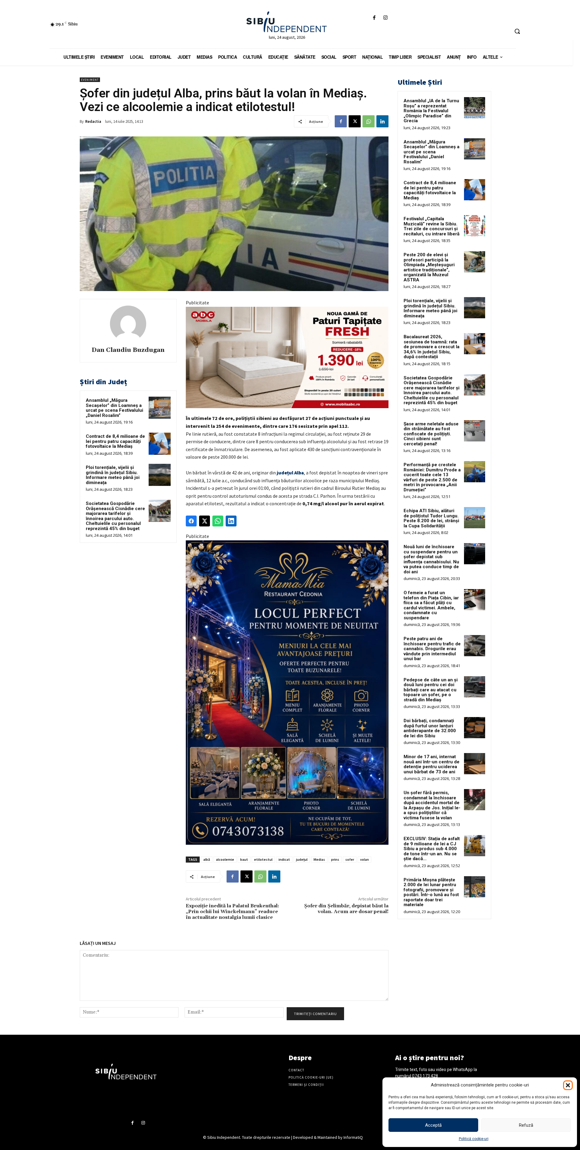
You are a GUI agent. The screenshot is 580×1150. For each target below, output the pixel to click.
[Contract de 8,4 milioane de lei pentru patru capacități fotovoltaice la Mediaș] (160, 444)
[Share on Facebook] (191, 521)
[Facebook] (374, 18)
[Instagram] (386, 18)
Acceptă (433, 1125)
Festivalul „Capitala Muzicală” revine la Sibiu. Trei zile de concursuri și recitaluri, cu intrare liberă (431, 226)
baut (244, 859)
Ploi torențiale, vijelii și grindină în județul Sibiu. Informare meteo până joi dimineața (113, 475)
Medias (319, 859)
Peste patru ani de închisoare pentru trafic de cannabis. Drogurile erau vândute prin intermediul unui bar (432, 648)
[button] (568, 1085)
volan (364, 859)
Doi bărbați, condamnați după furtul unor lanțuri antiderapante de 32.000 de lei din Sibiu (430, 728)
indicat (284, 859)
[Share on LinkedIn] (231, 521)
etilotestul (263, 859)
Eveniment (90, 80)
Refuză (526, 1125)
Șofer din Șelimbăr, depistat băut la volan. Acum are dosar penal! (346, 909)
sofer (349, 859)
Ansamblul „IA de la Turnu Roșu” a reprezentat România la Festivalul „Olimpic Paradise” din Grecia (431, 110)
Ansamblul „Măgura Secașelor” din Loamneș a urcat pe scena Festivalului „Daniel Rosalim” (114, 408)
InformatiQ (353, 1137)
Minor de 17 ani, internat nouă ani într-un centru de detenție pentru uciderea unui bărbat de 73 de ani (431, 764)
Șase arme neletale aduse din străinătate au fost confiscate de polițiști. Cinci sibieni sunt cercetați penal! (431, 434)
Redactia (93, 121)
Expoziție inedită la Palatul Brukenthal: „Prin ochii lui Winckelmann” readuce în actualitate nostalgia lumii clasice (232, 911)
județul (302, 859)
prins (335, 859)
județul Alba (290, 473)
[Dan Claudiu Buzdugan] (128, 324)
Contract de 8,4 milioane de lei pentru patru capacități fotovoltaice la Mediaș (115, 441)
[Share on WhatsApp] (217, 521)
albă (206, 859)
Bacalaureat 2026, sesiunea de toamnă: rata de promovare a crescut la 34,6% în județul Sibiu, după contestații (431, 346)
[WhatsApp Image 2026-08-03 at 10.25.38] (287, 357)
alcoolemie (225, 859)
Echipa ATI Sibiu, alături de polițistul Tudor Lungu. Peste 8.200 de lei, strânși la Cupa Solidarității (431, 518)
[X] (355, 121)
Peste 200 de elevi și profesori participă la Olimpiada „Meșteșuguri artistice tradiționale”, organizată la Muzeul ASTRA (429, 267)
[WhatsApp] (368, 121)
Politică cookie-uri (473, 1139)
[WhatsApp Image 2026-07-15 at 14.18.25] (287, 692)
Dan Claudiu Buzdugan (128, 350)
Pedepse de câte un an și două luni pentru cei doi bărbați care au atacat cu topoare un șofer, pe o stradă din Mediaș (431, 690)
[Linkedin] (382, 121)
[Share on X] (204, 521)
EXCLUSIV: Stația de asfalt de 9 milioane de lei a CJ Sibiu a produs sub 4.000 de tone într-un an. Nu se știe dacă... (432, 848)
